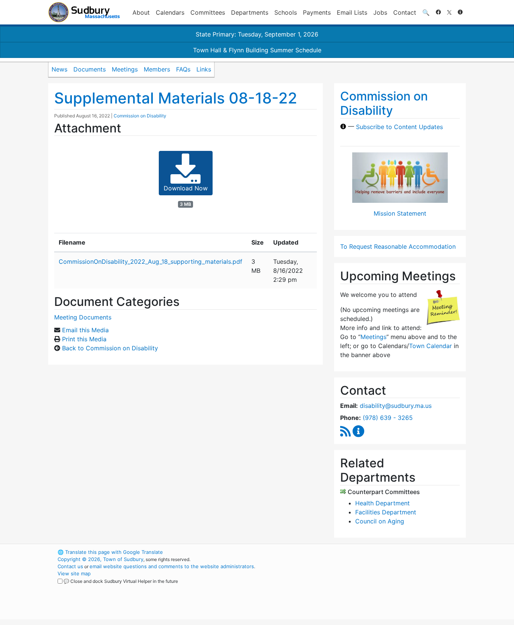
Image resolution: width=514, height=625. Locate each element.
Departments (249, 12)
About (141, 12)
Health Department (382, 503)
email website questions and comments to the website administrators (172, 566)
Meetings (125, 69)
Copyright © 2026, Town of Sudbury (100, 559)
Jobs (380, 12)
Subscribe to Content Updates (399, 126)
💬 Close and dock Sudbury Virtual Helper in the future (121, 581)
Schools (285, 12)
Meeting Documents (82, 317)
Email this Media (85, 330)
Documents (89, 69)
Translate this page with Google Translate (110, 552)
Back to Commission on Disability (110, 348)
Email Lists (352, 12)
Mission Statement (400, 213)
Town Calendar (430, 346)
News (59, 69)
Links (203, 69)
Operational (377, 588)
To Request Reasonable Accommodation (398, 246)
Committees (207, 12)
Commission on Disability (140, 116)
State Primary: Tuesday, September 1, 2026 (257, 34)
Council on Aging (379, 521)
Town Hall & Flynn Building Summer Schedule (257, 50)
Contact (404, 12)
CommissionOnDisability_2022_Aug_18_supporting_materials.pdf (150, 261)
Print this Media (84, 339)
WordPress (364, 552)
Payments (317, 12)
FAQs (183, 69)
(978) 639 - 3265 (388, 417)
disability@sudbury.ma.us (396, 405)
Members (157, 69)
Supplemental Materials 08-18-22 (175, 98)
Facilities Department (385, 512)
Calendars (170, 12)
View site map (74, 573)
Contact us (70, 566)
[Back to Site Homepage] (84, 12)
